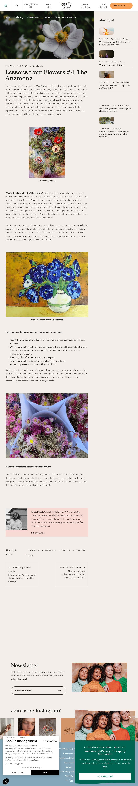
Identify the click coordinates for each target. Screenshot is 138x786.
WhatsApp (50, 550)
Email (31, 555)
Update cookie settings (69, 758)
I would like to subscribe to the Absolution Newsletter (35, 696)
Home (8, 17)
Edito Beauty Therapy (121, 39)
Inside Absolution (85, 5)
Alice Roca (118, 128)
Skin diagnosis (103, 5)
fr (66, 780)
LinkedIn (80, 550)
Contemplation (33, 17)
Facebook (33, 550)
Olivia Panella (37, 66)
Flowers (10, 66)
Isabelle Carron (119, 62)
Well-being (48, 5)
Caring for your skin (31, 5)
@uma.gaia (39, 532)
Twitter (66, 550)
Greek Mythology (62, 93)
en (71, 780)
